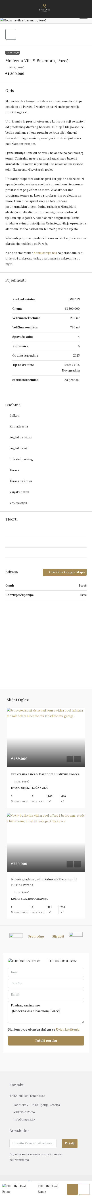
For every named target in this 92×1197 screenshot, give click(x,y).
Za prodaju (12, 52)
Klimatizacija (19, 427)
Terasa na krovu (21, 481)
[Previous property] (16, 936)
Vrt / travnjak (18, 503)
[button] (46, 20)
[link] (46, 737)
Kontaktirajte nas (45, 253)
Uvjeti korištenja (67, 1030)
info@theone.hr (24, 1120)
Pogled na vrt (18, 448)
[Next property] (76, 936)
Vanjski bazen (19, 492)
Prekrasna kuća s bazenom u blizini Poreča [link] (45, 774)
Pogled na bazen (21, 438)
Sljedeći (58, 937)
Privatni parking (21, 459)
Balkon (14, 416)
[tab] (46, 532)
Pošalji (70, 1143)
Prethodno (36, 937)
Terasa (14, 470)
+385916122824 (24, 1112)
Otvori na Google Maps (66, 572)
